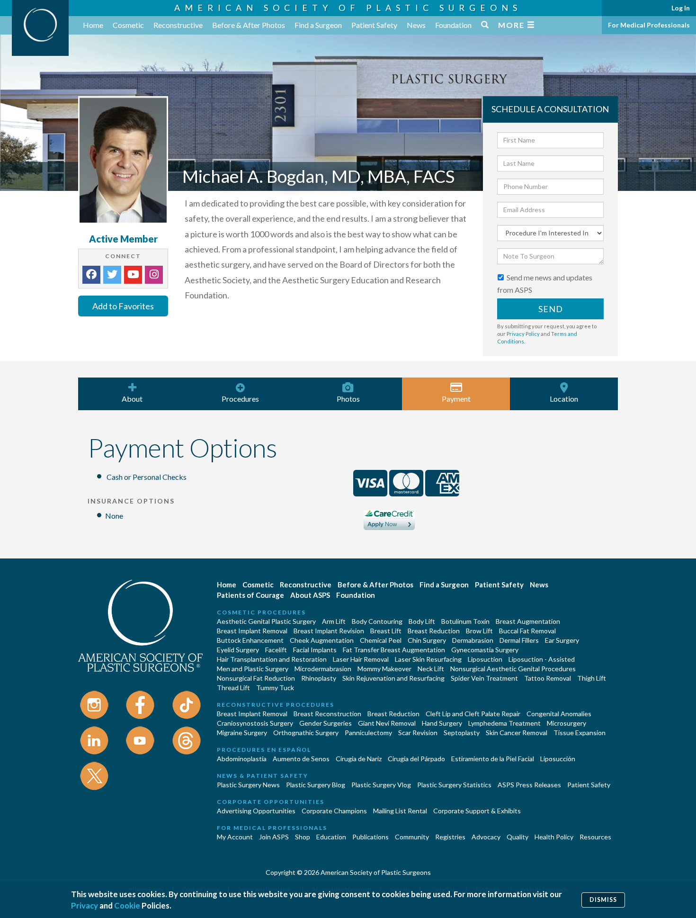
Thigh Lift (591, 678)
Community (412, 837)
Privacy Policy (523, 334)
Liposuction (485, 659)
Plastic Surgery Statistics (454, 785)
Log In (680, 8)
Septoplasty (462, 733)
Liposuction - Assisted (542, 659)
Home (93, 24)
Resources (595, 837)
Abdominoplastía (242, 759)
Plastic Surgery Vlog (381, 785)
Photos (348, 398)
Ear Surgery (562, 640)
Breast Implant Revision (329, 631)
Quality (517, 837)
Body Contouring (377, 621)
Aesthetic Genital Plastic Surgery (266, 621)
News (416, 24)
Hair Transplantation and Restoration (272, 659)
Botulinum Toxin (465, 621)
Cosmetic (128, 24)
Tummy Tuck (275, 688)
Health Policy (554, 837)
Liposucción (557, 759)
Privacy (84, 905)
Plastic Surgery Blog (315, 785)
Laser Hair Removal (361, 659)
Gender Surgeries (325, 723)
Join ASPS (274, 837)
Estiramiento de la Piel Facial (492, 759)
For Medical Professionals (649, 25)
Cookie (127, 905)
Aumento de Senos (301, 759)
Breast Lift (386, 631)
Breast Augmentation (528, 621)
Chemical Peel (381, 640)
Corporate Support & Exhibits (477, 811)
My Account (235, 837)
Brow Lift (479, 631)
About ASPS (310, 595)
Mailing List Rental (400, 811)
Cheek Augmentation (322, 640)
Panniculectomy (368, 733)
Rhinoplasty (318, 678)
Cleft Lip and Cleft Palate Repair (473, 714)
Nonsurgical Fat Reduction (256, 678)
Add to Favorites (123, 306)
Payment (456, 398)
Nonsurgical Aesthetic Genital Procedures (513, 669)
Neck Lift (431, 669)
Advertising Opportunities (256, 811)
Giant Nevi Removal (387, 723)
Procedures (240, 398)
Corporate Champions (334, 811)
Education (331, 837)
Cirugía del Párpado (416, 759)
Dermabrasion (472, 640)
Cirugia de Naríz (359, 759)
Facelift (276, 650)
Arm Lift (334, 621)
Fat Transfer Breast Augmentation (394, 650)
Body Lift (422, 621)
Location (564, 398)
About (132, 398)
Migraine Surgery (242, 733)
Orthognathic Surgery (306, 733)
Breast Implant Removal (252, 631)
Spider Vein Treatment (484, 678)
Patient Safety (374, 24)
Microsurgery (566, 723)
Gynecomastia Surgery (484, 650)
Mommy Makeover (384, 669)
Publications (370, 837)
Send (550, 309)
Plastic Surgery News (248, 785)
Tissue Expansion (579, 733)
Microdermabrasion (322, 669)
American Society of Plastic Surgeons (348, 7)
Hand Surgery (442, 723)
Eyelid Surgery (238, 650)
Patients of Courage (250, 595)
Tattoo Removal (547, 678)
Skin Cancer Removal (516, 733)
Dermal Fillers (519, 640)
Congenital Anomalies (558, 714)
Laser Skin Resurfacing (428, 659)
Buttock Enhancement (250, 640)
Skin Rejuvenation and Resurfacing (393, 678)
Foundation (453, 24)
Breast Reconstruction (327, 714)
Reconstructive (178, 24)
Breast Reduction (434, 631)
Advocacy (486, 837)
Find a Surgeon (318, 24)
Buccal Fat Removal (527, 631)
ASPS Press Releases (529, 785)
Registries (450, 837)
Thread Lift (233, 688)
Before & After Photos (248, 24)
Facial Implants (315, 650)
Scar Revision (417, 733)
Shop (302, 837)
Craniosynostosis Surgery (255, 723)
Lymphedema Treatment (504, 723)
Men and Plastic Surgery (252, 669)
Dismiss (603, 899)
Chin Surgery (427, 640)
